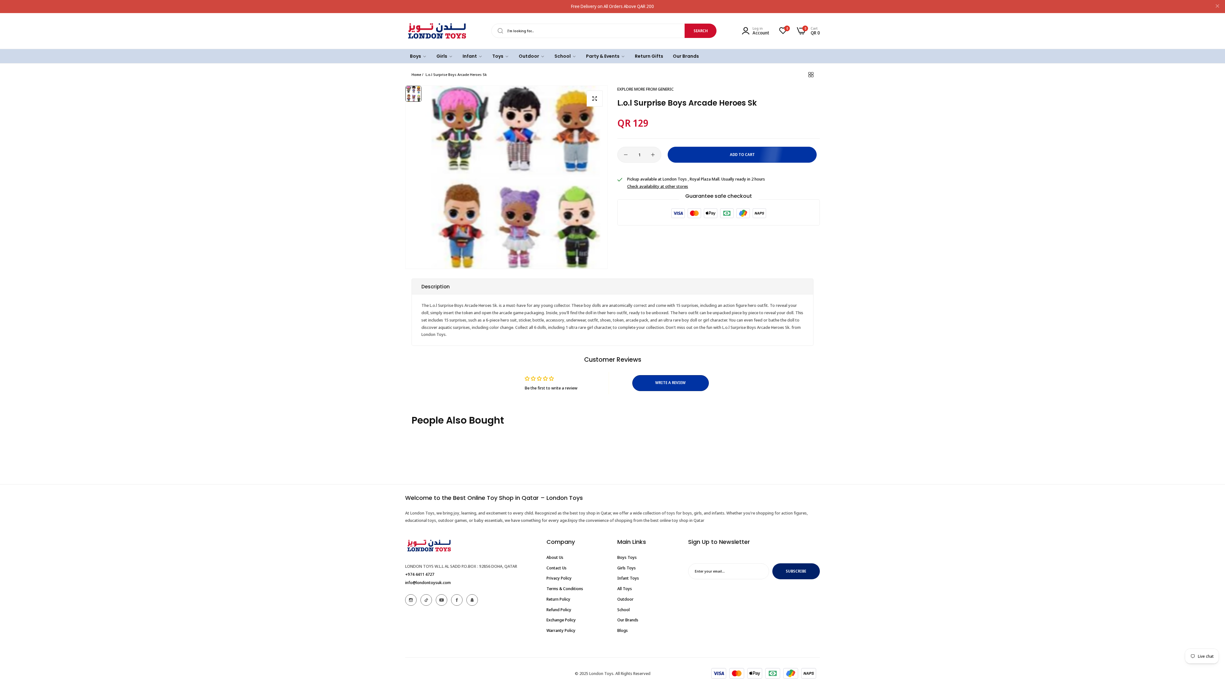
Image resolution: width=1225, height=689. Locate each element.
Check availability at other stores (657, 186)
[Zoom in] (595, 99)
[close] (1217, 7)
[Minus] (625, 155)
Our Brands (627, 620)
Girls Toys (626, 568)
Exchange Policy (561, 620)
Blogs (622, 630)
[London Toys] (437, 31)
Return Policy (558, 599)
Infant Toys (628, 578)
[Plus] (652, 155)
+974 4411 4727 (419, 574)
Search (701, 30)
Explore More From (645, 89)
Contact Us (556, 568)
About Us (554, 557)
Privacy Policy (559, 578)
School (623, 609)
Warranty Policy (560, 630)
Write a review (670, 382)
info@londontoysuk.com (428, 582)
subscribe (796, 571)
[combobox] (603, 31)
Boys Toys (627, 557)
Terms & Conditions (564, 588)
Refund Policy (558, 609)
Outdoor (625, 599)
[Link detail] (411, 600)
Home (416, 74)
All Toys (624, 588)
